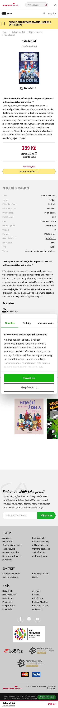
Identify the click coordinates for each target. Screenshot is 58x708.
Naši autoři (7, 541)
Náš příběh (7, 591)
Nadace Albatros (40, 601)
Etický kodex (38, 598)
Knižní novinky (39, 537)
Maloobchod (8, 598)
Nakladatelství (9, 594)
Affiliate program (40, 545)
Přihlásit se (46, 515)
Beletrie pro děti (18, 32)
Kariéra (35, 594)
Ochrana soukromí (41, 548)
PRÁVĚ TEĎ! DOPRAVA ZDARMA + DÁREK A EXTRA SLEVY (30, 23)
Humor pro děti (35, 32)
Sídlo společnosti (10, 577)
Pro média (7, 609)
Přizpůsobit (27, 387)
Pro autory (7, 601)
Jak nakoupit (8, 548)
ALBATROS (51, 238)
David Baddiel (29, 46)
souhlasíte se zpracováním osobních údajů (22, 507)
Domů (5, 32)
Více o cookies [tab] (46, 323)
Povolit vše (29, 378)
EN (55, 4)
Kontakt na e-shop (11, 573)
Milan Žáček (50, 212)
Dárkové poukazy (40, 541)
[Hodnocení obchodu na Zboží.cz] (13, 650)
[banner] (16, 4)
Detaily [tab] (27, 323)
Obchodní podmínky (12, 545)
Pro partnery (8, 605)
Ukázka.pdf (10, 311)
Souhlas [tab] (10, 323)
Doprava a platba (10, 552)
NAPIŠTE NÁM (48, 697)
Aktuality (6, 537)
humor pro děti (48, 195)
